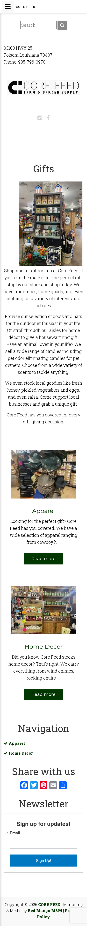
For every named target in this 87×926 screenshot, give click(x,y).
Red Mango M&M (45, 910)
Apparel (17, 743)
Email (15, 833)
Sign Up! (43, 860)
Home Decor (21, 753)
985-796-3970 (31, 62)
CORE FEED (49, 904)
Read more (43, 558)
